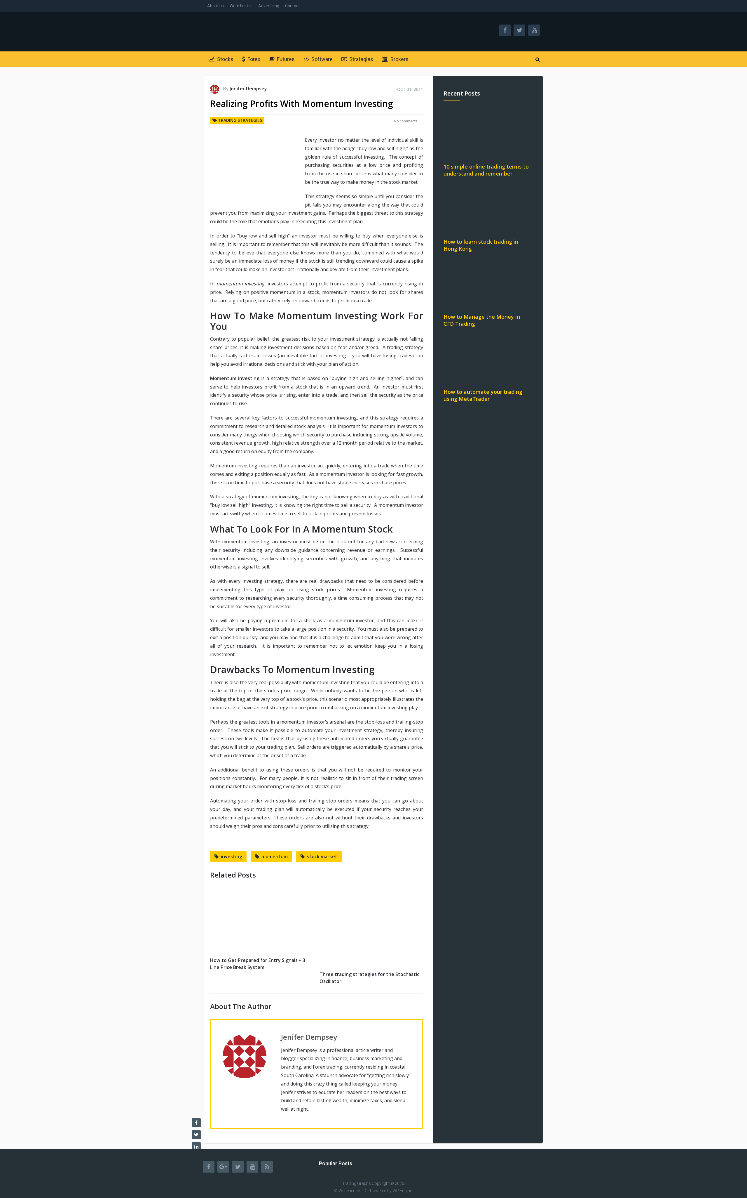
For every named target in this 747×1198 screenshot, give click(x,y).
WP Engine (402, 1190)
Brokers (399, 59)
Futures (285, 59)
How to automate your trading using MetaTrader (483, 395)
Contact (292, 6)
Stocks (224, 59)
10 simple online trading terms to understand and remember (486, 170)
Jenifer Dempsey (248, 88)
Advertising (268, 6)
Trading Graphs (356, 1183)
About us (215, 6)
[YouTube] (252, 1167)
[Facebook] (208, 1167)
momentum (274, 856)
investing (231, 856)
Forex (253, 59)
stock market (322, 856)
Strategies (360, 59)
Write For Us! (241, 6)
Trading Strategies (240, 120)
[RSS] (267, 1167)
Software (321, 59)
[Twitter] (238, 1167)
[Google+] (223, 1167)
